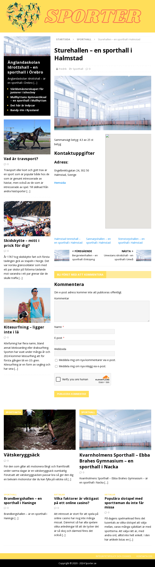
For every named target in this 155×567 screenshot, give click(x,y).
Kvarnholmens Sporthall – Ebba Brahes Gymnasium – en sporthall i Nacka (114, 461)
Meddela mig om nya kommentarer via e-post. (87, 360)
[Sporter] (71, 30)
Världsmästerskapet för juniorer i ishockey (26, 90)
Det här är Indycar (22, 105)
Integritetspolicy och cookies (113, 556)
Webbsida (60, 349)
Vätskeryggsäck (22, 455)
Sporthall (78, 68)
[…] (35, 82)
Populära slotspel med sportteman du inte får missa (124, 503)
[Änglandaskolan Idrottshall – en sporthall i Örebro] (27, 54)
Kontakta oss (144, 556)
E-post (58, 338)
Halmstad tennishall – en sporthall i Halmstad (68, 240)
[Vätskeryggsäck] (40, 430)
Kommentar (61, 298)
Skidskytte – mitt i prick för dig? (22, 243)
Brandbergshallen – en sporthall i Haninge (23, 500)
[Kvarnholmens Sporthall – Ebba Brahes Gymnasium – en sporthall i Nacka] (115, 430)
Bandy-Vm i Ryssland (24, 110)
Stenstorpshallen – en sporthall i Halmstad (131, 240)
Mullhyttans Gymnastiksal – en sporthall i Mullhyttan (28, 98)
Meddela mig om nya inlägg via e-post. (82, 366)
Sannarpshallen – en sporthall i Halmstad (98, 240)
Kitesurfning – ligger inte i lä (24, 330)
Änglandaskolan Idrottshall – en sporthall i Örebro (25, 67)
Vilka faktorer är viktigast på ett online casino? (76, 500)
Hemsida (60, 182)
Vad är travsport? (21, 158)
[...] (69, 479)
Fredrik (63, 68)
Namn (58, 327)
